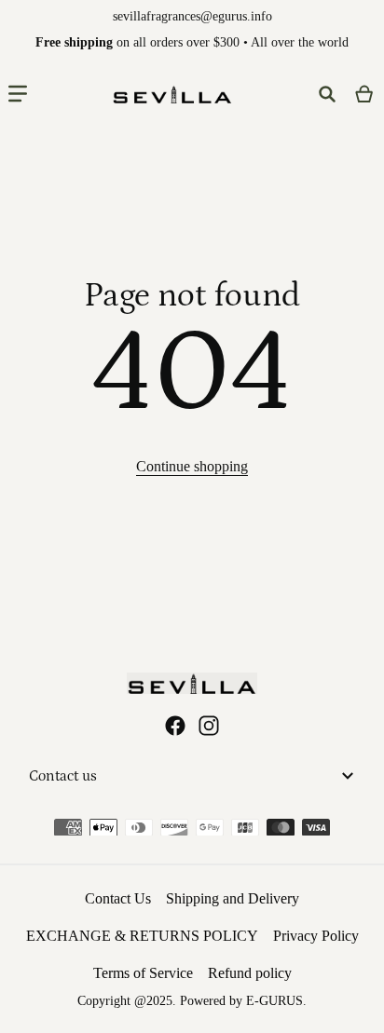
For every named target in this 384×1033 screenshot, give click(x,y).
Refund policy (250, 973)
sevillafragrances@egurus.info (192, 16)
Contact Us (118, 898)
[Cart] (365, 94)
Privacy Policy (316, 936)
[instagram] (209, 725)
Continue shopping (192, 466)
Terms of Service (143, 973)
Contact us (63, 776)
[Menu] (17, 94)
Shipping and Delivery (232, 898)
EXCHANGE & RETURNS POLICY (142, 936)
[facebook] (175, 725)
